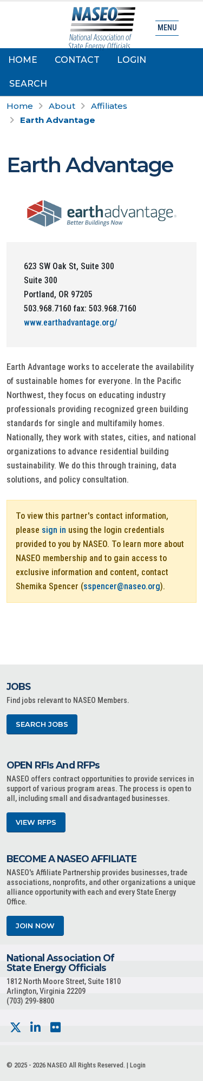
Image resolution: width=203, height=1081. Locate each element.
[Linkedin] (35, 1028)
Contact (77, 60)
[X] (15, 1028)
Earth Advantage (57, 120)
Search (28, 84)
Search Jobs (42, 724)
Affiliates (109, 106)
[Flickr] (55, 1028)
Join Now (35, 926)
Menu (167, 27)
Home (22, 60)
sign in (54, 530)
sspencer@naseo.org (121, 586)
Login (131, 60)
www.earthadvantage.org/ (70, 322)
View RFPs (36, 822)
